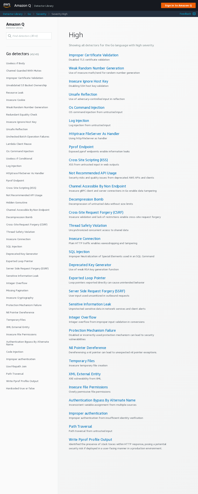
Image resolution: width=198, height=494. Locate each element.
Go (29, 13)
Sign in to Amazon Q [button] (178, 5)
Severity (41, 13)
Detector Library (12, 13)
